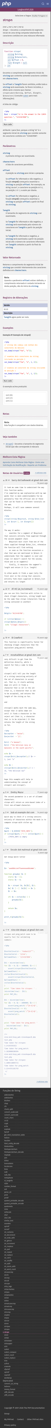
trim (5, 1361)
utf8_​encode (9, 1395)
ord (5, 1189)
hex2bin (7, 1141)
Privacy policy (10, 1425)
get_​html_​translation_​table (14, 1135)
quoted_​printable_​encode (14, 1204)
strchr (6, 1275)
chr (5, 1106)
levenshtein (8, 1164)
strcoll (6, 1281)
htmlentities (9, 1146)
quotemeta (8, 1206)
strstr (6, 1335)
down (9, 480)
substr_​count (9, 1355)
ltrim (6, 1169)
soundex (7, 1224)
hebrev (6, 1138)
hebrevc (7, 1386)
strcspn (7, 1284)
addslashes (8, 1098)
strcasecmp (8, 1272)
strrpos (7, 1329)
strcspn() (9, 444)
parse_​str (7, 1192)
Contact (20, 1419)
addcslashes (9, 1095)
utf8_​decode (9, 1392)
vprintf (6, 1372)
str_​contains (9, 1232)
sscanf (6, 1229)
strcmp (6, 1278)
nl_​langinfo (8, 1181)
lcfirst (6, 1161)
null (25, 63)
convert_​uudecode (11, 1112)
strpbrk (7, 1315)
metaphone (8, 1178)
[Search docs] (43, 3)
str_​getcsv (8, 1241)
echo (6, 1126)
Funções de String (11, 1090)
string (11, 54)
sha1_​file (7, 1218)
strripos (7, 1326)
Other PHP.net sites (35, 1419)
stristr (6, 1298)
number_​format (10, 1186)
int (9, 60)
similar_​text (8, 1221)
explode (7, 1129)
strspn (6, 1332)
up (4, 480)
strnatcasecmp (10, 1304)
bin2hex (7, 1101)
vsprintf (7, 1375)
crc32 (6, 1121)
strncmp (7, 1312)
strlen (6, 1301)
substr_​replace (9, 1358)
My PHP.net (9, 1419)
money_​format (9, 1389)
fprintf (6, 1132)
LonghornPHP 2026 (25, 9)
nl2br (6, 1184)
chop (6, 1103)
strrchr (6, 1321)
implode (7, 1155)
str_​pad (7, 1249)
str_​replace (8, 1255)
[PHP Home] (6, 4)
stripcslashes (9, 1289)
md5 (5, 1172)
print (6, 1195)
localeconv (8, 1166)
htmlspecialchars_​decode (14, 1152)
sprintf (6, 1226)
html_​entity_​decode (11, 1143)
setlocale (7, 1212)
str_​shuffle (8, 1261)
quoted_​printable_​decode (14, 1201)
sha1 (6, 1215)
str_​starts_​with (9, 1266)
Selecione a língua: (23, 16)
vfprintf (7, 1369)
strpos (6, 1318)
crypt (6, 1123)
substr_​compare (10, 1352)
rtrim (6, 1209)
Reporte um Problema (37, 465)
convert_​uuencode (11, 1115)
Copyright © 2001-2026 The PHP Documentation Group (24, 1411)
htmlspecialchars (10, 1149)
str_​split (7, 1264)
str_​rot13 (7, 1258)
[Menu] (47, 3)
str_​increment (9, 1244)
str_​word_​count (10, 1269)
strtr (5, 1346)
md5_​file (7, 1175)
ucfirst (6, 1364)
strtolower (8, 1341)
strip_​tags (8, 1286)
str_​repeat (8, 1252)
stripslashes (9, 1295)
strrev (6, 1324)
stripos (6, 1292)
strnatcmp (8, 1306)
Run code (8, 124)
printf (6, 1198)
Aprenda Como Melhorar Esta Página (18, 462)
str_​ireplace (8, 1246)
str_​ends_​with (9, 1238)
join (5, 1158)
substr (25, 96)
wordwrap (8, 1378)
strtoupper (8, 1344)
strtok (6, 1338)
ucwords (7, 1366)
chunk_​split (8, 1109)
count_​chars (9, 1118)
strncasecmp (9, 1309)
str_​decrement (9, 1235)
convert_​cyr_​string (11, 1384)
